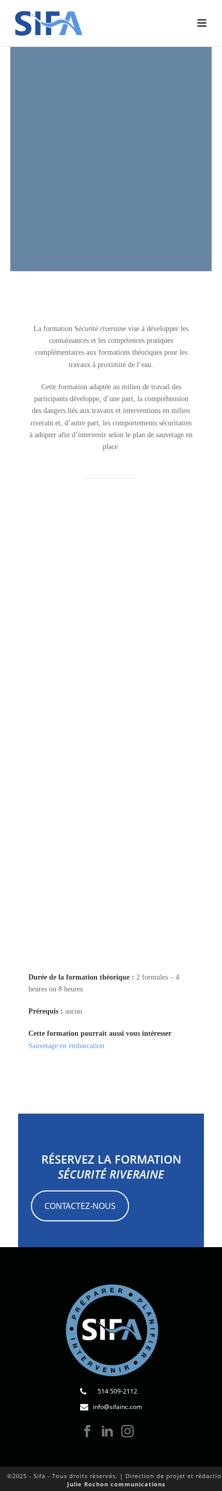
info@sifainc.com (117, 1406)
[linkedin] (107, 1431)
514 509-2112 (117, 1391)
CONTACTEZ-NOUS (80, 1206)
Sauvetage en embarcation (66, 1046)
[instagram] (127, 1431)
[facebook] (87, 1431)
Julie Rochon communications (116, 1484)
